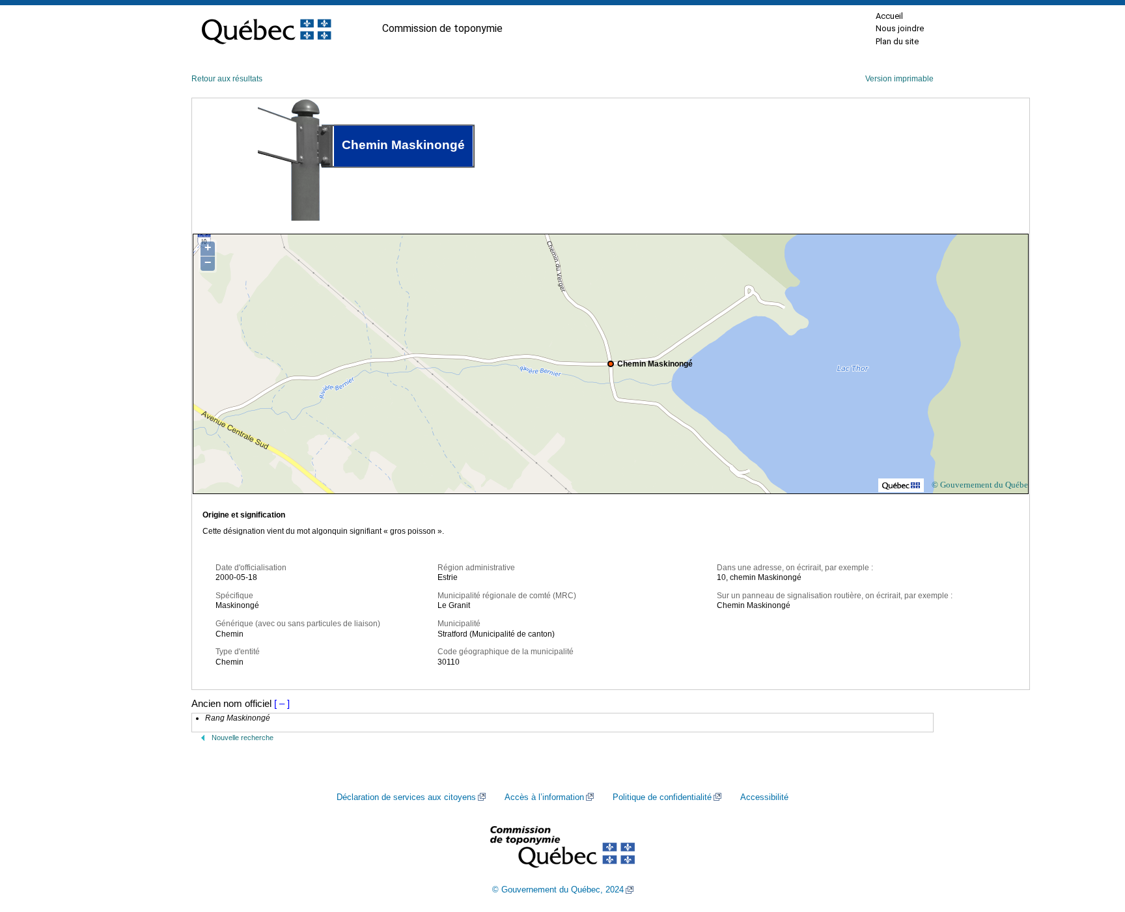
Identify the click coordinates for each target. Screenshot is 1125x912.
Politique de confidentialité (662, 797)
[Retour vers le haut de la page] (1092, 840)
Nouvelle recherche (242, 737)
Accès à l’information (544, 797)
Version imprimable (899, 78)
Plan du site (897, 41)
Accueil (889, 16)
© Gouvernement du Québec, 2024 (558, 889)
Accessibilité (764, 797)
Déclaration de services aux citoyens (406, 797)
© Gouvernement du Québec (982, 485)
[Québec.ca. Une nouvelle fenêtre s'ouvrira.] (266, 28)
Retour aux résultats (226, 78)
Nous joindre (900, 28)
